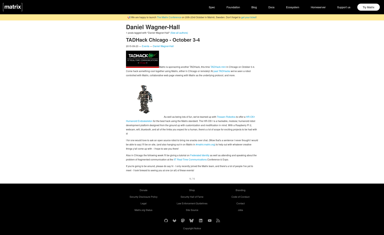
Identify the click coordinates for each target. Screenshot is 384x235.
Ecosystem (292, 7)
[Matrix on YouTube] (210, 221)
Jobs (240, 210)
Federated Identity (199, 155)
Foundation (233, 7)
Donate (143, 190)
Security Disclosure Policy (144, 196)
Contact (240, 203)
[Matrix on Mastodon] (183, 221)
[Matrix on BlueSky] (191, 221)
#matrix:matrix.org (205, 144)
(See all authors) (179, 32)
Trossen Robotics (226, 116)
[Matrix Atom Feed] (218, 221)
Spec (212, 7)
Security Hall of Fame (192, 196)
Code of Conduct (240, 196)
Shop (192, 190)
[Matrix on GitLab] (174, 221)
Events (145, 46)
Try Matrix (368, 7)
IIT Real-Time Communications (190, 159)
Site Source (192, 210)
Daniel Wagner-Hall (163, 46)
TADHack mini (218, 67)
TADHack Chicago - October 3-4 (163, 39)
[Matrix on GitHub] (166, 221)
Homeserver (318, 7)
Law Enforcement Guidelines (192, 203)
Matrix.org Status (143, 210)
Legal (144, 203)
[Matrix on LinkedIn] (200, 220)
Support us (343, 7)
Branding (240, 190)
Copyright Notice (192, 228)
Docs (271, 7)
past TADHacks (222, 71)
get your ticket (248, 17)
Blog (254, 7)
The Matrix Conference (169, 17)
